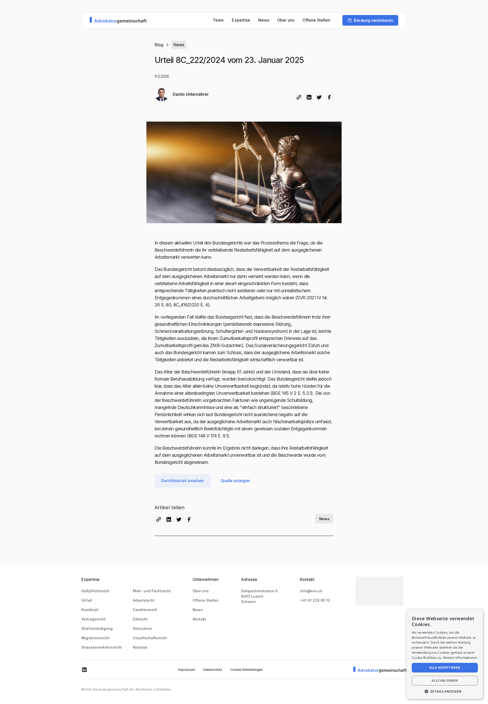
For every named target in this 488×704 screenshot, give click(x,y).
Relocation (142, 628)
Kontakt (199, 619)
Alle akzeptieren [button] (444, 667)
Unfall (86, 600)
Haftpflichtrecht (95, 591)
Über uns (285, 20)
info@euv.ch (311, 591)
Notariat (140, 647)
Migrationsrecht (95, 638)
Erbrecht (140, 619)
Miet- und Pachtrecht (152, 591)
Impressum (186, 670)
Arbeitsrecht (144, 600)
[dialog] (445, 654)
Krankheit (89, 610)
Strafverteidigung (97, 628)
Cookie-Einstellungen (246, 670)
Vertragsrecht (93, 619)
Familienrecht (145, 610)
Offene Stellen (316, 20)
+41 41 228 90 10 (315, 600)
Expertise (241, 20)
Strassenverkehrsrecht (101, 647)
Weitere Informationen (460, 658)
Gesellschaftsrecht (150, 638)
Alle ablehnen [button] (445, 680)
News (263, 20)
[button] (445, 691)
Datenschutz (212, 670)
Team (218, 20)
